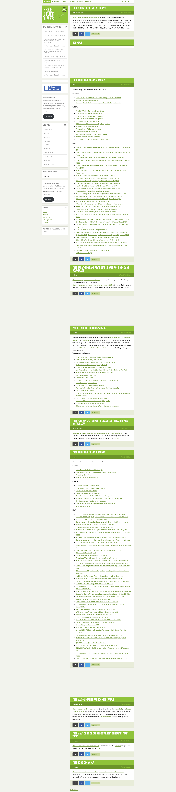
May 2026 (47, 141)
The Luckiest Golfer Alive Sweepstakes (89, 113)
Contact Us (46, 217)
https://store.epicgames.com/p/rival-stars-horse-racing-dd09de (92, 285)
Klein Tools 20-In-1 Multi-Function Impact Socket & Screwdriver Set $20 (99, 578)
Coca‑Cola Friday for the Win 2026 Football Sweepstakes (94, 496)
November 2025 (49, 164)
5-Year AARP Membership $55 (86, 553)
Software (75, 275)
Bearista (84, 378)
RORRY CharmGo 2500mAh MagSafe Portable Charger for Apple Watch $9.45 (101, 658)
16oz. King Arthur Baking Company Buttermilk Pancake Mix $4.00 (97, 181)
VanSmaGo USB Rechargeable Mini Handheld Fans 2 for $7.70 (97, 186)
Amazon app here (105, 717)
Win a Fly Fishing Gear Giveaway (87, 126)
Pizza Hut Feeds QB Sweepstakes (87, 486)
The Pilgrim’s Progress (89, 360)
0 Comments (95, 34)
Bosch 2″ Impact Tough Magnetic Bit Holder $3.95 (92, 617)
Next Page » (74, 790)
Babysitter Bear (86, 383)
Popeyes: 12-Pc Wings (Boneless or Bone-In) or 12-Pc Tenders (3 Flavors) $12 (101, 537)
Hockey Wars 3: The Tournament (93, 398)
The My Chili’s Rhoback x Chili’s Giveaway (90, 116)
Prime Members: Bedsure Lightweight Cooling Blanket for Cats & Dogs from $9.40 (102, 219)
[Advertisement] (102, 64)
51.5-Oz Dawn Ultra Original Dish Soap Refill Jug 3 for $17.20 (96, 614)
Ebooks (75, 333)
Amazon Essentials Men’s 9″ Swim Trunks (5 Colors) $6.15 (95, 527)
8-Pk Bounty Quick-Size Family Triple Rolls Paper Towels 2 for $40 (97, 178)
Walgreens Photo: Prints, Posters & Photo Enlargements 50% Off (97, 612)
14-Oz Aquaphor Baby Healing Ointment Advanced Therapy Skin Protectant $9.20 (102, 232)
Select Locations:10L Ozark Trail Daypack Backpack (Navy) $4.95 (97, 237)
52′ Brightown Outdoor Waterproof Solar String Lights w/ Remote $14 (98, 199)
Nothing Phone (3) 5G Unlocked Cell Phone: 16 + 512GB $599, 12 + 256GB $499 (102, 581)
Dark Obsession (86, 375)
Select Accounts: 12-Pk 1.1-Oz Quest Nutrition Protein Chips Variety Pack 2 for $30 (103, 540)
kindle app (86, 340)
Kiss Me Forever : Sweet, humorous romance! (97, 380)
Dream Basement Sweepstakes (86, 491)
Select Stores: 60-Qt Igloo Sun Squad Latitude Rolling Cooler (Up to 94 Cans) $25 (102, 522)
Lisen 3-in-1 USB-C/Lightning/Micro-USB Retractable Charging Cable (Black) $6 (102, 517)
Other (74, 85)
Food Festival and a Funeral (90, 403)
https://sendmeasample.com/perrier (84, 709)
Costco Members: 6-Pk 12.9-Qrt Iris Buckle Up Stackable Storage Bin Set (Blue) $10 (103, 594)
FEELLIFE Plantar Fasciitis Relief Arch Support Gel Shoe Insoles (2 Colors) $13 (102, 514)
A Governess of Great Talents (91, 365)
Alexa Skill (118, 709)
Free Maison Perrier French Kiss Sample (89, 470)
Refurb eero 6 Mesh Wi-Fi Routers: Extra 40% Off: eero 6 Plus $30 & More (100, 596)
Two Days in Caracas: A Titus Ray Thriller (95, 362)
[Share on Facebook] (81, 34)
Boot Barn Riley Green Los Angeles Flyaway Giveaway (94, 139)
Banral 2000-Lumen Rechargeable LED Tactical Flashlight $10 (96, 622)
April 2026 (47, 145)
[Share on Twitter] (87, 34)
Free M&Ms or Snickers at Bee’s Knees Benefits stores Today (96, 472)
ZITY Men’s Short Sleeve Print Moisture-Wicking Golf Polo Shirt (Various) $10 (101, 158)
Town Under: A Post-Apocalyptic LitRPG (93, 367)
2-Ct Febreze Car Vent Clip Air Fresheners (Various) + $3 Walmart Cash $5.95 (101, 222)
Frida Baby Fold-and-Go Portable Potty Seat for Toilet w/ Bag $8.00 (98, 183)
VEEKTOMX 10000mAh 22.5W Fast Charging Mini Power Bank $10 (98, 206)
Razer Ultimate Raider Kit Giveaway (88, 493)
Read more (115, 406)
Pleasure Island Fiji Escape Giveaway (88, 129)
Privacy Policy (47, 220)
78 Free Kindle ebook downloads (87, 100)
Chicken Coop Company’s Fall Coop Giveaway (91, 134)
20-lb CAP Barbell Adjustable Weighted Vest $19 (92, 230)
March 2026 (47, 149)
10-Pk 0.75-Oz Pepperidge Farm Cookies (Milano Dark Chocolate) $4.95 (99, 576)
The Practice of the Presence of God (94, 357)
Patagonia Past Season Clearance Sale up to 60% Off (93, 191)
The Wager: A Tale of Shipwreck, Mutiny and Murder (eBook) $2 (96, 558)
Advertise (46, 215)
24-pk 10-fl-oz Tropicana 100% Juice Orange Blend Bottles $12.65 (97, 240)
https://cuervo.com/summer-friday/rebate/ (86, 18)
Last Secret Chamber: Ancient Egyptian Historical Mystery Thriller (102, 370)
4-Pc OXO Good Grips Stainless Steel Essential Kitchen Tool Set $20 (98, 620)
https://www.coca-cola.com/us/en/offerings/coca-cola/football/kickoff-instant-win (98, 772)
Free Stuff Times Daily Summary (89, 80)
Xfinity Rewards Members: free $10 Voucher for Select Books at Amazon (99, 204)
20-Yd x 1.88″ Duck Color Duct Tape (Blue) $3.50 (92, 519)
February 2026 (48, 152)
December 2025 (49, 160)
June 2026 (47, 137)
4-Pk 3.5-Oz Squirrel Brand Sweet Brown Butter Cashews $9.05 (97, 645)
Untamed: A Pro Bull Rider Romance (93, 401)
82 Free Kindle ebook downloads (87, 477)
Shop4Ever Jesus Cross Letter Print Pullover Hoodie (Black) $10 (97, 602)
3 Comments (95, 783)
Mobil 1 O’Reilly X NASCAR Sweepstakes (90, 111)
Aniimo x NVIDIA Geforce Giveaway (88, 137)
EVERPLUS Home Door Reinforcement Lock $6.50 (92, 250)
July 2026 (47, 133)
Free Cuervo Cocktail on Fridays (89, 8)
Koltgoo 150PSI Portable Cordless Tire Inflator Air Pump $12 (95, 524)
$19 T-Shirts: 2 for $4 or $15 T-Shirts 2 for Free (91, 643)
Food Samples (77, 704)
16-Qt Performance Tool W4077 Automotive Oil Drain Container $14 (98, 209)
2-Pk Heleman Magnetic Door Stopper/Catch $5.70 (92, 201)
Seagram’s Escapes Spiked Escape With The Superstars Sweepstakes (99, 498)
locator (117, 438)
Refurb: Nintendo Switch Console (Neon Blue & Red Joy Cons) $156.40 (99, 635)
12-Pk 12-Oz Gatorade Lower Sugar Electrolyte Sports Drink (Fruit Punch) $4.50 (102, 530)
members (118, 746)
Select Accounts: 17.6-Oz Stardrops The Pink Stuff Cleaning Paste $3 (98, 550)
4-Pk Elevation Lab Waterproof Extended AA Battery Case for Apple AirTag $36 (101, 242)
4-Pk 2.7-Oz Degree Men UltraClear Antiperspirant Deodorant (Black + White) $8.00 (103, 194)
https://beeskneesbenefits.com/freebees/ (86, 746)
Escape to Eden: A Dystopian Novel (94, 372)
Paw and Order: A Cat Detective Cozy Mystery (97, 388)
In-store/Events (77, 428)
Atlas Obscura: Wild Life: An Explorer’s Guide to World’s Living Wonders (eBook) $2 (103, 560)
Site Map (46, 222)
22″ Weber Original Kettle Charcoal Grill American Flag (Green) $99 (98, 188)
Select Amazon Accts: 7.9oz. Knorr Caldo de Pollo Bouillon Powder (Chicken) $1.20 (103, 591)
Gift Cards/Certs (78, 13)
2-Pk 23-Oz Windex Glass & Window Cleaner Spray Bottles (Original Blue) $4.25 (102, 563)
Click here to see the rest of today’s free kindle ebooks (93, 406)
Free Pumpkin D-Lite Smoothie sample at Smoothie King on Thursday (98, 103)
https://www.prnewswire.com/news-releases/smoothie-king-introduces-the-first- (98, 433)
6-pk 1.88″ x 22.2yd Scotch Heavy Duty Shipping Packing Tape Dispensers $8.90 (102, 235)
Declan (85, 390)
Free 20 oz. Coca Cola (83, 475)
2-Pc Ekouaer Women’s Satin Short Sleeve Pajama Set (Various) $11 (98, 542)
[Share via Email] (75, 34)
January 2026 (48, 156)
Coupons (75, 741)
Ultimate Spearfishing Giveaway (86, 131)
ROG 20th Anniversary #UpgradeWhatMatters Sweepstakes (95, 504)
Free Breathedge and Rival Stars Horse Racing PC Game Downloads (98, 98)
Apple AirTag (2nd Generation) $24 (87, 625)
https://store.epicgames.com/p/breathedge (86, 280)
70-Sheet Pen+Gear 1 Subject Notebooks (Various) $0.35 (94, 584)
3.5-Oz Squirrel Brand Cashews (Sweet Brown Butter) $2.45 (95, 609)
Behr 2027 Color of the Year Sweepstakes (89, 119)
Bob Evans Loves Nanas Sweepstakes (88, 121)
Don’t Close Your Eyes (90, 385)
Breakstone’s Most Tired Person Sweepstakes (91, 501)
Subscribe (48, 116)
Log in (45, 212)
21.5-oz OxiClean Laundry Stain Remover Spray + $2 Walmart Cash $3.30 (100, 196)
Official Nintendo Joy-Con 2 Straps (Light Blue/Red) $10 (94, 599)
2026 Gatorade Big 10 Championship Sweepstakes (93, 124)
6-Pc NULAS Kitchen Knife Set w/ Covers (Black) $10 (93, 627)
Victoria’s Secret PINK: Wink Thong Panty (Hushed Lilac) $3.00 (96, 176)
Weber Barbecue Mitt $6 (84, 253)
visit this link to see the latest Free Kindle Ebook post (95, 348)
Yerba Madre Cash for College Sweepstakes (90, 488)
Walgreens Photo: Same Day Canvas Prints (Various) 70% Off (96, 212)
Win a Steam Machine (83, 506)
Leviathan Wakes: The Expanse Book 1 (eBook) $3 (92, 555)
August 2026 (48, 129)
